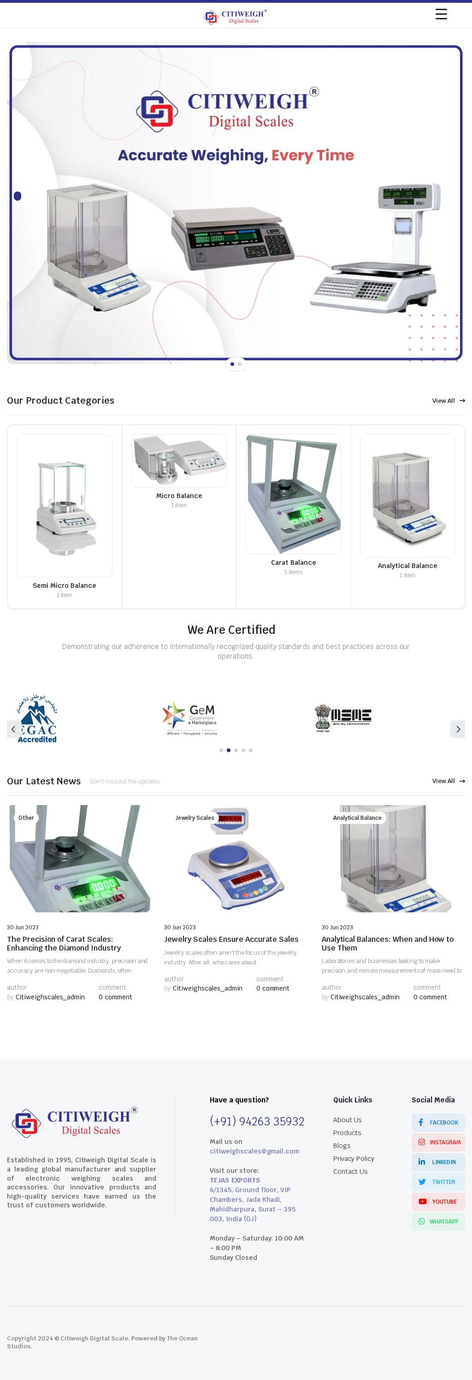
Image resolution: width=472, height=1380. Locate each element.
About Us (347, 1120)
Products (347, 1133)
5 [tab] (251, 750)
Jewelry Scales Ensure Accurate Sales (231, 939)
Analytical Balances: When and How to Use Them (388, 943)
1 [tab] (232, 364)
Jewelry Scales (195, 818)
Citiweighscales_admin (46, 997)
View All (443, 401)
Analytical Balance (357, 818)
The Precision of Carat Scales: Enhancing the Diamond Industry (64, 943)
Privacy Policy (354, 1158)
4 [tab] (243, 750)
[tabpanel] (236, 202)
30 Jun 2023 (23, 927)
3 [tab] (236, 750)
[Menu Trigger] (441, 14)
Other (26, 818)
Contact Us (350, 1171)
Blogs (342, 1146)
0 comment (115, 997)
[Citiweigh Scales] (236, 15)
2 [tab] (240, 364)
